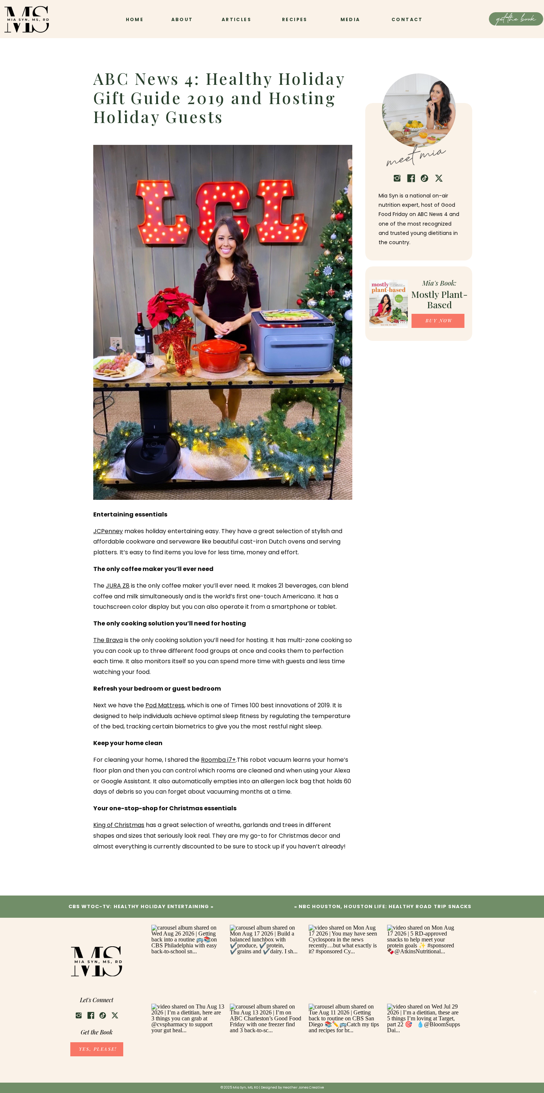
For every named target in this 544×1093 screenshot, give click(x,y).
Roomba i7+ (218, 759)
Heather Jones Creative (303, 1087)
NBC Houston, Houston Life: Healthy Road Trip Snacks (385, 906)
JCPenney (108, 531)
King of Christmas (118, 825)
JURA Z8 (118, 585)
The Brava (108, 640)
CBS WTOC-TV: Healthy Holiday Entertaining (138, 906)
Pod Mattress (164, 705)
